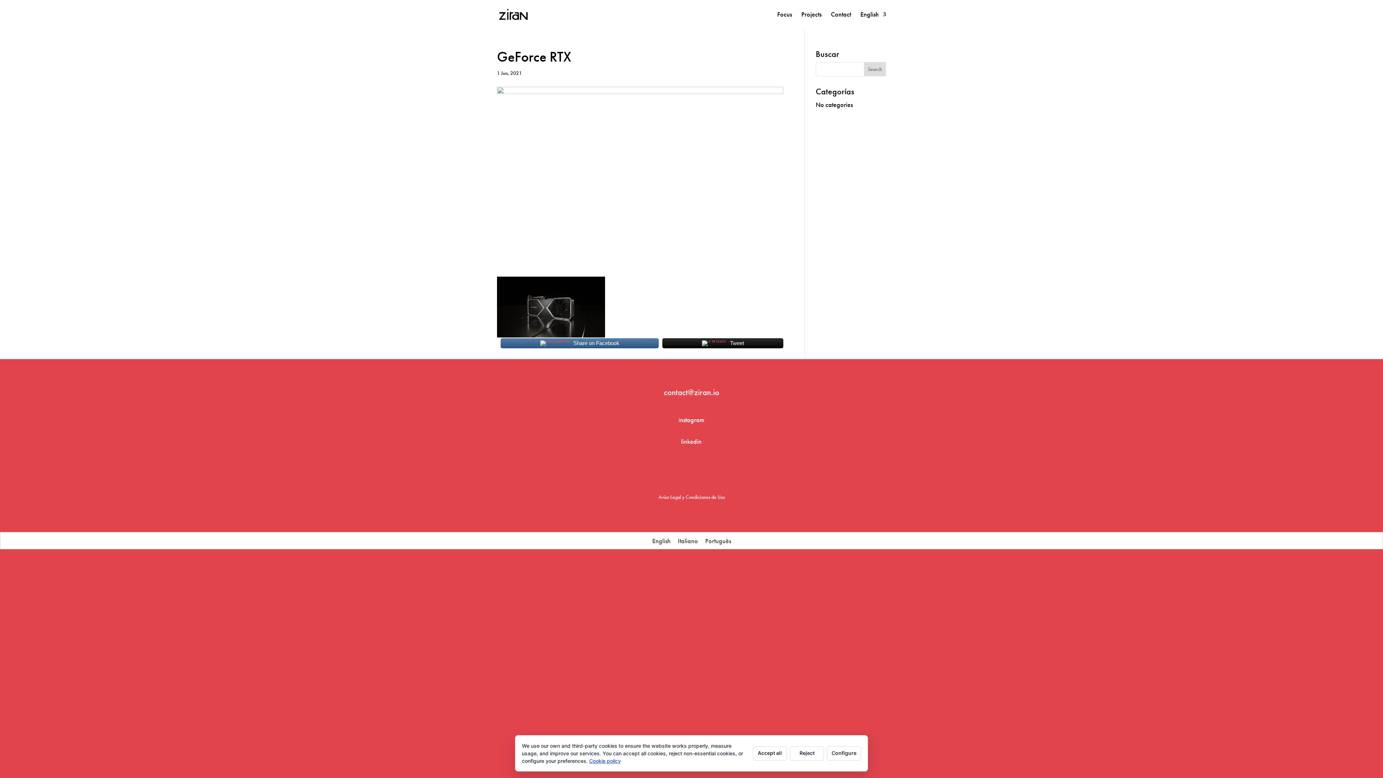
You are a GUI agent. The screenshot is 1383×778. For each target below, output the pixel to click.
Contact (841, 15)
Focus (784, 15)
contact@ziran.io (691, 392)
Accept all (770, 753)
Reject (807, 753)
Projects (811, 15)
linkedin (691, 441)
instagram (691, 420)
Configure (844, 753)
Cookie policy (605, 761)
